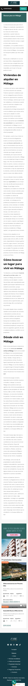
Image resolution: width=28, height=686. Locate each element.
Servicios (14, 666)
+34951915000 (7, 8)
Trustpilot (14, 649)
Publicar (23, 8)
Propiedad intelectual (14, 664)
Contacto (14, 672)
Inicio (14, 656)
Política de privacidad (14, 661)
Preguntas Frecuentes (15, 669)
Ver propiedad (14, 577)
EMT (5, 374)
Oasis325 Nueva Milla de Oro (13, 611)
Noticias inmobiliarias (14, 658)
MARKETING (17, 680)
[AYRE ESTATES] (14, 4)
